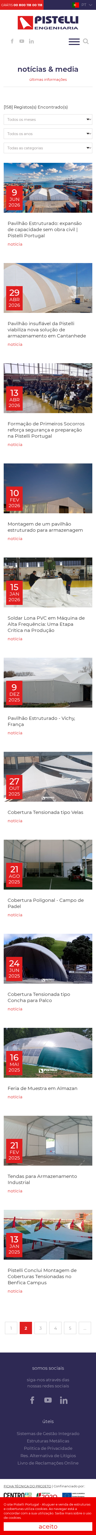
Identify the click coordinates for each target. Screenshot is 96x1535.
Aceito (48, 1526)
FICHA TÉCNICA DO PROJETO (27, 1486)
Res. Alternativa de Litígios (48, 1455)
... (84, 1328)
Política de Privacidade (48, 1448)
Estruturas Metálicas (48, 1440)
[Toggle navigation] (74, 42)
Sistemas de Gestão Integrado (48, 1433)
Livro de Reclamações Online (48, 1463)
